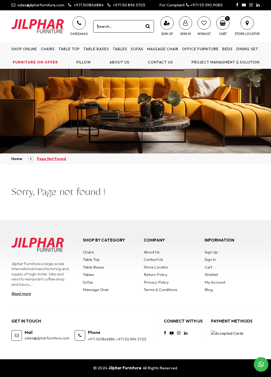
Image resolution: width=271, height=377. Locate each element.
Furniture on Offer (35, 62)
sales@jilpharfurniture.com (40, 4)
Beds (227, 49)
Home (16, 158)
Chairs (48, 49)
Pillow (83, 62)
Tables (120, 49)
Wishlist (211, 274)
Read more (21, 293)
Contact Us (160, 62)
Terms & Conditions (160, 289)
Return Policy (156, 274)
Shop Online (24, 49)
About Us (119, 62)
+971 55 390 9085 (206, 4)
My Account (215, 282)
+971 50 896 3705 (128, 4)
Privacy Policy (156, 282)
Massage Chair (162, 49)
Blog (209, 289)
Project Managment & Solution (226, 62)
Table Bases (96, 49)
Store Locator (156, 267)
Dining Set (247, 49)
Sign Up (211, 252)
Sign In (210, 259)
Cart (208, 267)
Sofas (137, 49)
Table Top (69, 49)
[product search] (148, 26)
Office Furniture (200, 49)
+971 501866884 (88, 4)
